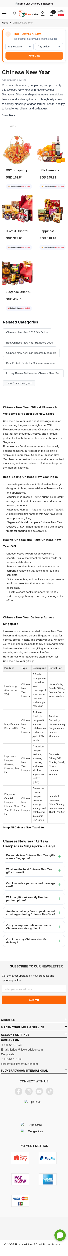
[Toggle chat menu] (60, 1235)
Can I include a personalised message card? (30, 885)
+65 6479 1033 (13, 1044)
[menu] (4, 13)
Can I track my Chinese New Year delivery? (27, 941)
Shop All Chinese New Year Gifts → (25, 827)
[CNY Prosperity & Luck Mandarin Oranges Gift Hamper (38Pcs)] (17, 149)
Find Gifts (34, 55)
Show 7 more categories (19, 383)
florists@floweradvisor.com (26, 1049)
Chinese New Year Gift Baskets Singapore (31, 352)
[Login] (43, 13)
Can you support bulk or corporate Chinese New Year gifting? (28, 927)
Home (5, 22)
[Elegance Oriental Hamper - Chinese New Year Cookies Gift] (17, 271)
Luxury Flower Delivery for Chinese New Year (33, 373)
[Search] (15, 13)
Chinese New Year (23, 22)
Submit (34, 1000)
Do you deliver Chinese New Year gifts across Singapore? (30, 857)
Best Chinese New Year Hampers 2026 (29, 342)
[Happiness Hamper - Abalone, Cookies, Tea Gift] (51, 210)
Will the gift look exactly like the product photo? (27, 899)
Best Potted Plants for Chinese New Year (30, 363)
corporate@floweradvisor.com (19, 1063)
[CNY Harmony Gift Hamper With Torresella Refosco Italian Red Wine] (51, 149)
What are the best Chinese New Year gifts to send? (29, 871)
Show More (8, 115)
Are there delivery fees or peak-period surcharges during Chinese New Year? (31, 913)
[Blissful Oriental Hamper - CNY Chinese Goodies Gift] (17, 210)
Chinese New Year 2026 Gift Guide (27, 332)
